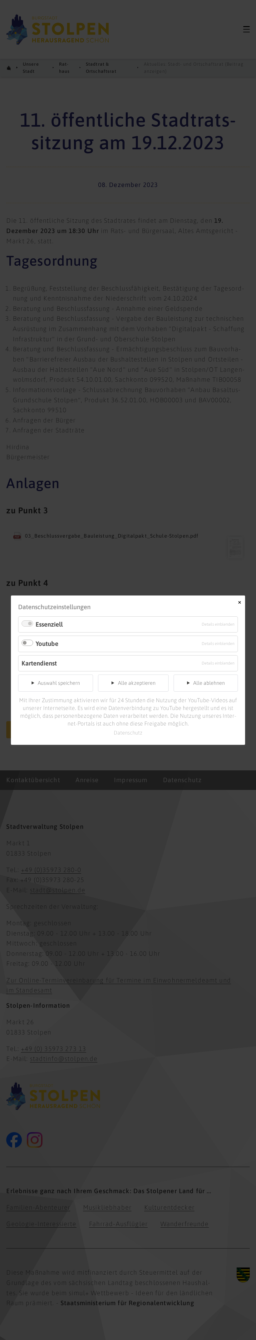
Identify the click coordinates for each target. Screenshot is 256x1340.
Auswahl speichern (59, 683)
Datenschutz (128, 733)
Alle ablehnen (209, 683)
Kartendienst (39, 662)
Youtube (47, 643)
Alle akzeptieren (136, 683)
